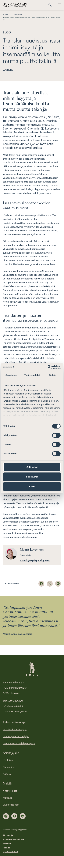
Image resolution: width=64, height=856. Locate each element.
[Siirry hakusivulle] (50, 5)
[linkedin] (23, 816)
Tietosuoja (8, 835)
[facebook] (14, 816)
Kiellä (32, 486)
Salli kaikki (32, 467)
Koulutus (8, 760)
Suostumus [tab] (12, 375)
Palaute (6, 848)
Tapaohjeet (9, 767)
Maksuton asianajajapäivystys (19, 743)
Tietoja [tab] (52, 375)
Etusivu (5, 14)
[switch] (56, 435)
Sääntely (8, 773)
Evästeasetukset (10, 852)
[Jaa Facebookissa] (41, 584)
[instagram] (6, 816)
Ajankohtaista (19, 14)
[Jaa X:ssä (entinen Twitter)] (50, 584)
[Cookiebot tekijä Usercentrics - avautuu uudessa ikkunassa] (48, 367)
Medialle (7, 797)
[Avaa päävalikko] (59, 5)
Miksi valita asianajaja (14, 729)
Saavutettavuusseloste (13, 840)
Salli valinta (32, 476)
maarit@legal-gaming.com (35, 560)
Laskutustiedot (11, 804)
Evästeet (7, 844)
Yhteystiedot (10, 790)
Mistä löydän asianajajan (16, 736)
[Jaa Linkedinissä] (58, 584)
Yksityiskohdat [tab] (32, 375)
